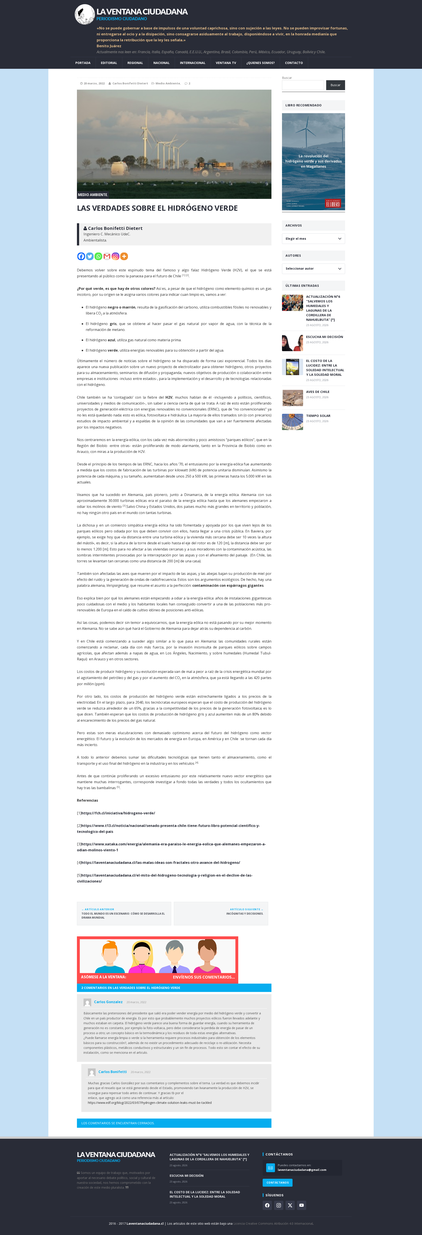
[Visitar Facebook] (267, 1205)
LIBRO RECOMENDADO (304, 105)
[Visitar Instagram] (278, 1205)
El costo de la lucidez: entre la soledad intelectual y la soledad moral (325, 367)
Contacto (294, 63)
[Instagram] (115, 256)
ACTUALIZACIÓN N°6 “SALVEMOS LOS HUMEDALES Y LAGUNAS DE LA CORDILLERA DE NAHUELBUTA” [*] (323, 308)
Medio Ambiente (168, 83)
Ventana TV (226, 63)
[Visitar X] (290, 1205)
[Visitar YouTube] (301, 1205)
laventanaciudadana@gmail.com (302, 1169)
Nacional (161, 63)
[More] (124, 256)
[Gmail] (107, 256)
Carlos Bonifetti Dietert (130, 83)
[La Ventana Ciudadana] (211, 12)
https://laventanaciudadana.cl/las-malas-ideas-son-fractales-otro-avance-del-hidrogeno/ (160, 862)
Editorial (109, 63)
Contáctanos (278, 1182)
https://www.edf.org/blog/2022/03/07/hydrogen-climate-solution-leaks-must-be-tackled (150, 1103)
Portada (83, 63)
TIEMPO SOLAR (318, 415)
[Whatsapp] (98, 256)
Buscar (287, 78)
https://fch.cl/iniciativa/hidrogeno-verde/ (118, 813)
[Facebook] (81, 256)
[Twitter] (90, 256)
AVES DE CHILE (317, 391)
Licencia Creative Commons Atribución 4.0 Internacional (273, 1223)
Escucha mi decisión (324, 336)
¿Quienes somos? (260, 63)
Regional (135, 63)
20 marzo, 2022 (136, 1002)
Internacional (193, 63)
